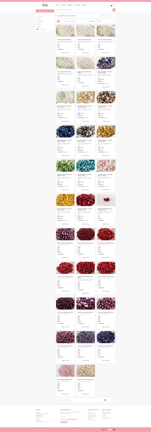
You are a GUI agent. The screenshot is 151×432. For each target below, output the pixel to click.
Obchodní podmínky (106, 413)
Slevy (89, 411)
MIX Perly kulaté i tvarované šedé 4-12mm (85, 141)
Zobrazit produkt (65, 52)
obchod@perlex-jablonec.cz (42, 413)
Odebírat (64, 422)
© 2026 (74, 429)
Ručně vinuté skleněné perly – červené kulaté (105, 209)
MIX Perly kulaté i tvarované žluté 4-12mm (64, 209)
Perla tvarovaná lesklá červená (85, 243)
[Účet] (105, 5)
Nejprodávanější (91, 415)
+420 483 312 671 (39, 416)
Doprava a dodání (106, 411)
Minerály (70, 5)
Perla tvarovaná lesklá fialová (85, 312)
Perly (57, 5)
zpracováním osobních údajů (72, 419)
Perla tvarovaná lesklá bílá (64, 39)
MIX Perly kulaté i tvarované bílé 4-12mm (64, 106)
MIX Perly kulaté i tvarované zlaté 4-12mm (105, 141)
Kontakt (84, 5)
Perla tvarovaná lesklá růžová (64, 379)
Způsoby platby (105, 418)
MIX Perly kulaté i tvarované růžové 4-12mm (105, 175)
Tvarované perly (91, 419)
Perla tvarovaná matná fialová (65, 243)
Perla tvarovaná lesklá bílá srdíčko (84, 72)
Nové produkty (91, 413)
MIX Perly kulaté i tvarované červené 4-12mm (85, 209)
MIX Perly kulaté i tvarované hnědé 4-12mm (105, 106)
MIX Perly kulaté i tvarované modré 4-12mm (64, 141)
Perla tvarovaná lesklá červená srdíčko (85, 277)
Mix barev (63, 5)
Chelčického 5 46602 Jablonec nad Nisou (42, 421)
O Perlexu (77, 5)
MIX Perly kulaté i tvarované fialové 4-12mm (105, 72)
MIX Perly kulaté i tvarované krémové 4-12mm (85, 106)
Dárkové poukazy (92, 416)
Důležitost (105, 21)
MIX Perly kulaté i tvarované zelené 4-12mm (64, 175)
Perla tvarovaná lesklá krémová (86, 379)
